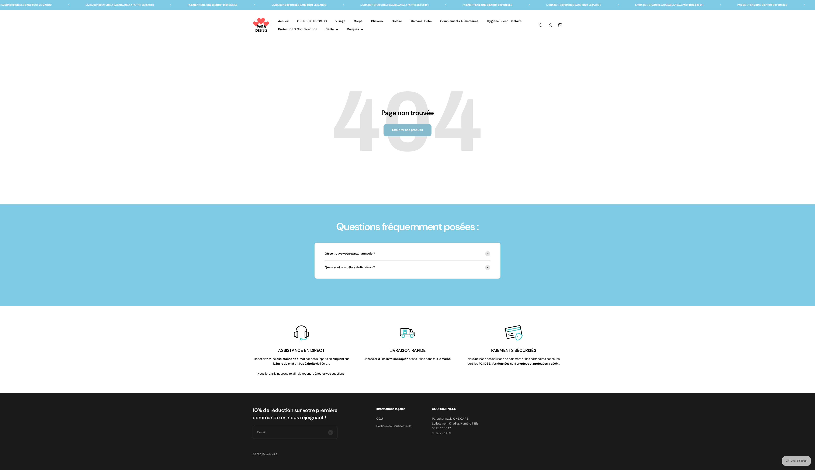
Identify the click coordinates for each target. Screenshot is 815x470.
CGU (379, 418)
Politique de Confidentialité (394, 426)
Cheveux (377, 21)
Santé (330, 29)
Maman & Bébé (421, 21)
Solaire (397, 21)
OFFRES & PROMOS (312, 21)
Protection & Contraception (297, 29)
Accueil (283, 21)
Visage (340, 21)
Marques (353, 29)
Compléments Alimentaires (459, 21)
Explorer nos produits (407, 130)
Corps (358, 21)
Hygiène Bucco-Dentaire (504, 21)
